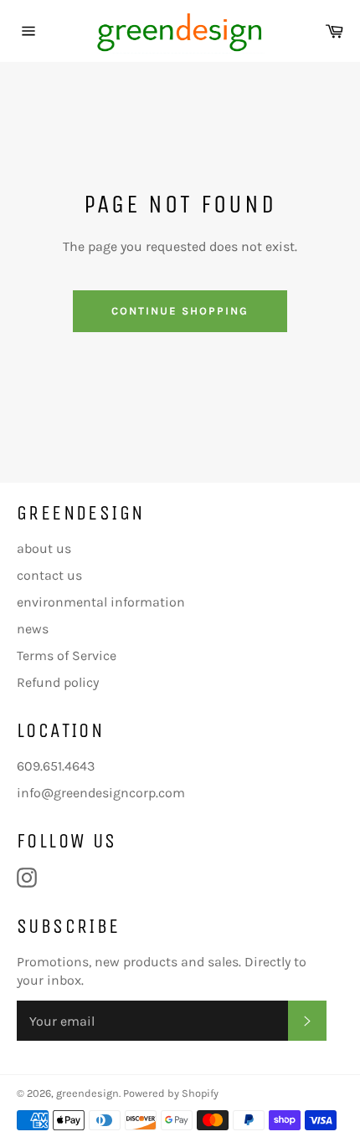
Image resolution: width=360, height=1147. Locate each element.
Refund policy (58, 682)
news (33, 629)
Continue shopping (179, 311)
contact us (49, 575)
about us (44, 548)
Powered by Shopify (171, 1093)
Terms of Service (66, 655)
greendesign (87, 1093)
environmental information (101, 602)
